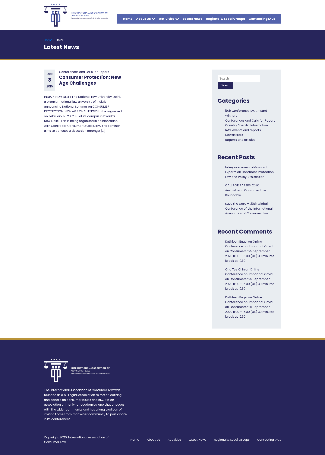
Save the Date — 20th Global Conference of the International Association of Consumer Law (249, 208)
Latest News (192, 18)
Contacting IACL (262, 18)
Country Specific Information (246, 125)
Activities (166, 19)
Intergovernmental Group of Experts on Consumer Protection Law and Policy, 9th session (249, 172)
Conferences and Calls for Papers (84, 72)
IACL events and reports (243, 130)
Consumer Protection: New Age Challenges (90, 80)
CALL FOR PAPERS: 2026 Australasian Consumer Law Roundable (245, 190)
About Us (143, 19)
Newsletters (234, 135)
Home (127, 18)
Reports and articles (240, 140)
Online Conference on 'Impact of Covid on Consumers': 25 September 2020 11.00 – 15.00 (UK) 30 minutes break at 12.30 (249, 251)
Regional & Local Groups (225, 18)
